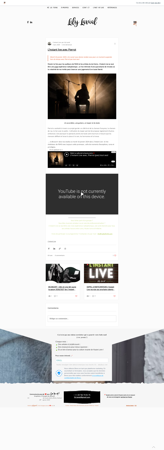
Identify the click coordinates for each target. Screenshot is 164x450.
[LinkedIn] (31, 22)
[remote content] (82, 159)
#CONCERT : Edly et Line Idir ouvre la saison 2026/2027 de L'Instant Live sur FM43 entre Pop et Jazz (62, 288)
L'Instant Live (52, 241)
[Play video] (82, 194)
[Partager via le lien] (60, 249)
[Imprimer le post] (65, 249)
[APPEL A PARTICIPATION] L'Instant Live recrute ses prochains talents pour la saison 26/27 (100, 288)
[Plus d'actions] (115, 43)
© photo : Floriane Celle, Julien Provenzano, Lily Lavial (77, 405)
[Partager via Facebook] (49, 249)
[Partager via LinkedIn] (54, 249)
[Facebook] (27, 22)
